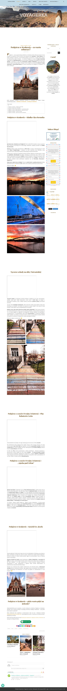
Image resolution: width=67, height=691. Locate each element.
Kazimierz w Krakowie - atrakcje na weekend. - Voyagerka (22, 675)
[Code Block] (21, 668)
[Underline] (14, 668)
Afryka (34, 1)
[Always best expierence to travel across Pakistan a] (58, 197)
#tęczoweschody (25, 628)
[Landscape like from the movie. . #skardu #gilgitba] (49, 197)
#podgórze (20, 628)
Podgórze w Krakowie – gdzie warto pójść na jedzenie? (17, 112)
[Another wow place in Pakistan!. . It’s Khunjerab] (49, 205)
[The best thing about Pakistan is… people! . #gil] (58, 201)
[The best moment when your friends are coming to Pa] (49, 201)
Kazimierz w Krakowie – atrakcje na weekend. (27, 101)
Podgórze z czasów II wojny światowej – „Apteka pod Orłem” (18, 110)
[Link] (23, 668)
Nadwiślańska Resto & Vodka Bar (14, 614)
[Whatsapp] (22, 626)
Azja (29, 1)
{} (24, 668)
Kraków (26, 45)
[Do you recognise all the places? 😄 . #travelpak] (53, 205)
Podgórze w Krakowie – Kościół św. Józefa (15, 111)
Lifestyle (34, 4)
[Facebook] (19, 626)
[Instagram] (17, 626)
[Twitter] (24, 626)
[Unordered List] (19, 668)
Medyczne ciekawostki (24, 4)
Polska (18, 1)
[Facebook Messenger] (20, 626)
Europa (24, 1)
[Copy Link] (33, 626)
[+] (25, 668)
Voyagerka (33, 15)
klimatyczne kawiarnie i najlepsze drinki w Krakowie (32, 617)
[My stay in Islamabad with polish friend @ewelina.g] (53, 197)
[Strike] (16, 668)
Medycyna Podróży (43, 1)
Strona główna (11, 1)
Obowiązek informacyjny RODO (39, 689)
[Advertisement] (33, 35)
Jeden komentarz (42, 630)
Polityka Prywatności (19, 689)
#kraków (16, 628)
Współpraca (46, 4)
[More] (34, 626)
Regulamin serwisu (28, 689)
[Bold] (12, 668)
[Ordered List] (17, 668)
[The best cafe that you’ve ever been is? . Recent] (53, 201)
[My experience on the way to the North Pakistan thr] (58, 205)
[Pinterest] (27, 626)
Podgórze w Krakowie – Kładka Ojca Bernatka (15, 106)
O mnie (40, 4)
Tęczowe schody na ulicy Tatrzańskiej (14, 107)
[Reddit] (26, 626)
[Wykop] (31, 626)
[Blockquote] (20, 668)
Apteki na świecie (53, 1)
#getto (12, 628)
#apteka (9, 628)
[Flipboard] (29, 626)
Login (47, 689)
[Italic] (13, 668)
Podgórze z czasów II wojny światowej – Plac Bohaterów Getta (18, 109)
